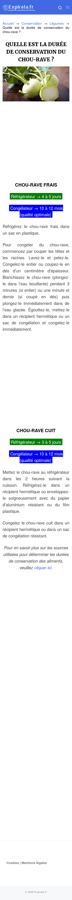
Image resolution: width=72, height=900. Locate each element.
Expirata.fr (40, 892)
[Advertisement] (36, 140)
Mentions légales (34, 862)
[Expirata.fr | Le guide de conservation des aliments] (19, 7)
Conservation (31, 23)
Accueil (8, 23)
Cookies (13, 862)
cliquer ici (42, 567)
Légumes (57, 23)
